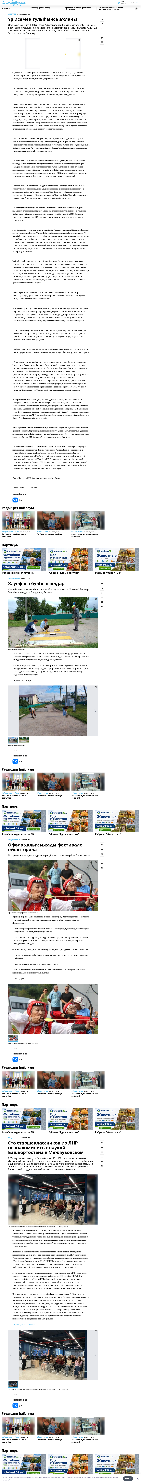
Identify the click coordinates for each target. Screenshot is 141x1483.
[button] (95, 710)
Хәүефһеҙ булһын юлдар (40, 8)
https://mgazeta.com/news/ (23, 1324)
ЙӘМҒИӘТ (12, 14)
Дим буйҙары (13, 2)
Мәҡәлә (6, 8)
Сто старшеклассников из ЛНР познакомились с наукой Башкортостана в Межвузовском (112, 8)
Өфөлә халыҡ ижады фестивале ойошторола (78, 8)
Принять (128, 1478)
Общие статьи (14, 578)
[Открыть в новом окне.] (17, 500)
